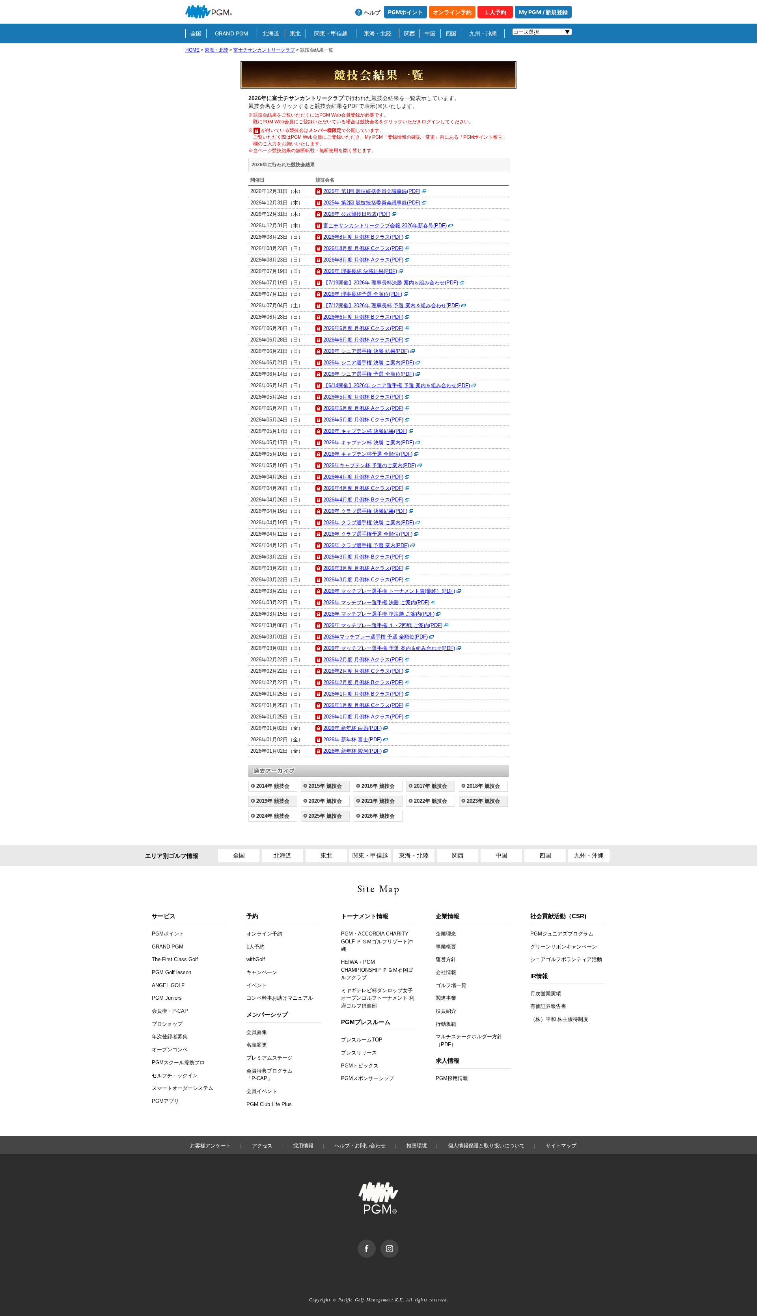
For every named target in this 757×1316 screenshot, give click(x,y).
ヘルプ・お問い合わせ (360, 1146)
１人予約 (495, 12)
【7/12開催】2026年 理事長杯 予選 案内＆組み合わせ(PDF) (391, 305)
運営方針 (446, 959)
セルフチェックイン (175, 1075)
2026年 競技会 (378, 816)
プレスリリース (359, 1053)
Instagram (398, 1243)
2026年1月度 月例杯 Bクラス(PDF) (363, 694)
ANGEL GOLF (168, 985)
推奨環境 (416, 1146)
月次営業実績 (545, 994)
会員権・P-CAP (170, 1011)
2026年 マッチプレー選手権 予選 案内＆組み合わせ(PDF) (389, 648)
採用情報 (303, 1146)
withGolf (255, 959)
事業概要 (446, 947)
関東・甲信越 (330, 33)
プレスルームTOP (361, 1040)
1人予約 (255, 947)
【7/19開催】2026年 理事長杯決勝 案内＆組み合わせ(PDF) (390, 283)
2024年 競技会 (272, 816)
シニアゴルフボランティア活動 (566, 959)
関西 (409, 33)
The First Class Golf (175, 959)
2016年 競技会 (378, 786)
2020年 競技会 (325, 801)
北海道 (271, 33)
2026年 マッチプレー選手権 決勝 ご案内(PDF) (376, 602)
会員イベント (261, 1091)
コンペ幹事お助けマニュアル (279, 998)
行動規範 (446, 1024)
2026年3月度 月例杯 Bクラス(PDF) (363, 557)
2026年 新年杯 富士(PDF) (352, 739)
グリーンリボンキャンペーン (563, 947)
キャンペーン (261, 972)
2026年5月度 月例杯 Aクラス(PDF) (363, 408)
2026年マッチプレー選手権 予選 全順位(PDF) (375, 637)
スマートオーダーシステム (182, 1088)
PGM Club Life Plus (269, 1104)
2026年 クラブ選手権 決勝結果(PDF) (365, 511)
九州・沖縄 (483, 33)
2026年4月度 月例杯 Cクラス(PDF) (363, 488)
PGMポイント (405, 12)
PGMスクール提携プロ (178, 1062)
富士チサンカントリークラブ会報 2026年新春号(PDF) (385, 225)
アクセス (262, 1146)
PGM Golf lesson (171, 972)
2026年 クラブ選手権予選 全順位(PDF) (367, 534)
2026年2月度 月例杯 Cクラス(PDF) (363, 671)
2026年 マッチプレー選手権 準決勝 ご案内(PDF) (378, 614)
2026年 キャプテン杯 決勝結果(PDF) (365, 431)
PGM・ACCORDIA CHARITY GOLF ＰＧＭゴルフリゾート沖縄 (377, 941)
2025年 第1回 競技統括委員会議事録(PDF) (371, 191)
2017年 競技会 (430, 786)
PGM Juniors (167, 998)
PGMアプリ (165, 1101)
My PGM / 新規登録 (543, 12)
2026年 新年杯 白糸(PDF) (352, 728)
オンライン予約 (452, 12)
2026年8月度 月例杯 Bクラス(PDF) (363, 237)
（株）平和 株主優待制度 (559, 1019)
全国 (195, 33)
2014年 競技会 (272, 786)
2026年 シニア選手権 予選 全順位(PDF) (368, 374)
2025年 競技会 (325, 816)
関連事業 (446, 998)
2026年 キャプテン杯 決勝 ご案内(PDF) (368, 442)
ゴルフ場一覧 (451, 985)
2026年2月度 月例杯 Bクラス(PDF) (363, 682)
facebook (375, 1243)
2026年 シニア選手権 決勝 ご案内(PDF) (368, 363)
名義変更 (256, 1045)
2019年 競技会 (272, 801)
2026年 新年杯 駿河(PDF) (352, 751)
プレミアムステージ (269, 1058)
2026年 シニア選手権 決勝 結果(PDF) (366, 351)
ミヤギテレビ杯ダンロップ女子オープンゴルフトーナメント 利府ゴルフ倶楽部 (377, 998)
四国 (451, 33)
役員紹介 (446, 1011)
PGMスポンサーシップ (367, 1078)
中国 (430, 33)
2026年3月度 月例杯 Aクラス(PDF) (363, 568)
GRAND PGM (231, 33)
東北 (295, 33)
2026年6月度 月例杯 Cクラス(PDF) (363, 328)
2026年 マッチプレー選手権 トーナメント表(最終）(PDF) (389, 591)
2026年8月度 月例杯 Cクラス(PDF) (363, 248)
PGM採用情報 (452, 1078)
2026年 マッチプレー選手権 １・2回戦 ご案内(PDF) (382, 625)
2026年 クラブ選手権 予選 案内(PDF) (366, 545)
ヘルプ (372, 12)
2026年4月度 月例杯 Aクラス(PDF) (363, 477)
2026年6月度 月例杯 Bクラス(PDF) (363, 317)
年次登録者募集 (170, 1036)
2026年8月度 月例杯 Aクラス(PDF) (363, 260)
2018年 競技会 (483, 786)
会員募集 (256, 1032)
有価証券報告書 (548, 1006)
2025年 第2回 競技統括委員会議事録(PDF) (371, 203)
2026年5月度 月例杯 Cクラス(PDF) (363, 420)
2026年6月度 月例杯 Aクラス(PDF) (363, 340)
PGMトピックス (359, 1066)
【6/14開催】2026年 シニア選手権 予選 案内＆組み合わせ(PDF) (396, 385)
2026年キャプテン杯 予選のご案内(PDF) (369, 465)
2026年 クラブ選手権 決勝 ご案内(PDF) (368, 522)
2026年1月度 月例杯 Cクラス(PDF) (363, 705)
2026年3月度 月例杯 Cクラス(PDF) (363, 580)
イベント (256, 985)
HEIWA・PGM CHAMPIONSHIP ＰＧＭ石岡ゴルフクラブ (377, 969)
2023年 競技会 (483, 801)
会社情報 (446, 972)
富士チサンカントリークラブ (264, 50)
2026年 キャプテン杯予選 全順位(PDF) (367, 454)
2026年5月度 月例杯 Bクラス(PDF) (363, 397)
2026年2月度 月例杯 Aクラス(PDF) (363, 660)
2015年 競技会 (325, 786)
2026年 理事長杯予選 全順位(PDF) (362, 294)
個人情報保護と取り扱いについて (486, 1146)
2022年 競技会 (430, 801)
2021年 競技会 (378, 801)
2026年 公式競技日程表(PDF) (356, 214)
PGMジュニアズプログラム (561, 934)
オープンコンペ (170, 1049)
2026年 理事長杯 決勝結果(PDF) (360, 271)
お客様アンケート (210, 1146)
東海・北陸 (378, 33)
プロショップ (167, 1024)
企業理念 (446, 934)
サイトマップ (561, 1146)
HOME (192, 50)
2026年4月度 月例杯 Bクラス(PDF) (363, 500)
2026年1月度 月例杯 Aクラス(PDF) (363, 717)
